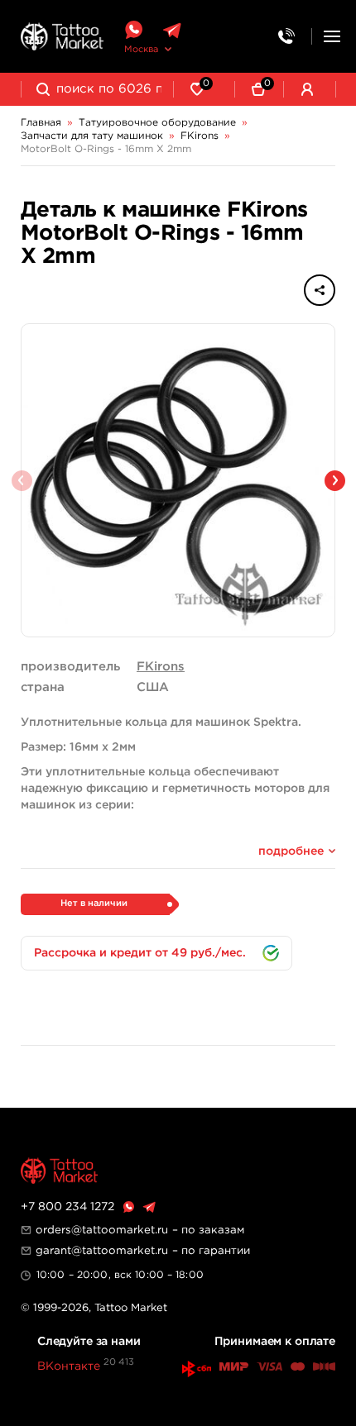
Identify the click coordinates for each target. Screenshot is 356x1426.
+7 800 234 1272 (67, 1207)
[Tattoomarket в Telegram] (171, 30)
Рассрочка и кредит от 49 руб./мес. (140, 953)
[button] (335, 480)
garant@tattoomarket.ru (102, 1251)
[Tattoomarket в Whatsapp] (133, 30)
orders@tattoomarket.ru (102, 1230)
